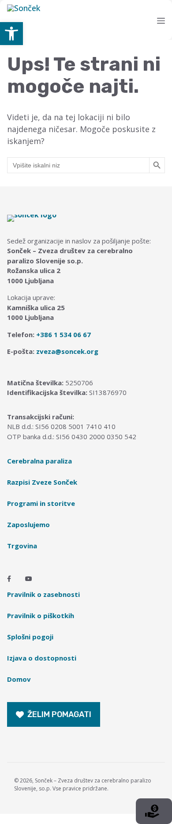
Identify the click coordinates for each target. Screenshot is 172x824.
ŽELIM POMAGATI (59, 714)
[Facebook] (9, 579)
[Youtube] (28, 579)
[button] (11, 33)
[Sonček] (88, 20)
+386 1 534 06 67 (63, 334)
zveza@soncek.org (67, 351)
